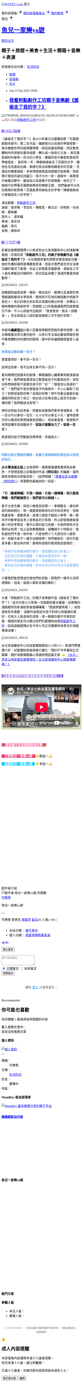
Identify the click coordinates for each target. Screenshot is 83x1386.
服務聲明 (41, 1332)
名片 (12, 83)
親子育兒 (31, 930)
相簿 (12, 74)
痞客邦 (26, 919)
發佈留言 (8, 973)
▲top (5, 942)
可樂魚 (6, 897)
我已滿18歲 (9, 1378)
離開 (22, 1378)
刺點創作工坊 (26, 120)
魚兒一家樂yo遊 (23, 30)
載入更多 (8, 949)
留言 (35, 919)
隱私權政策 (68, 1327)
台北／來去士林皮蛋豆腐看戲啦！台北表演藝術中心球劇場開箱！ (40, 659)
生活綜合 (33, 66)
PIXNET (18, 1327)
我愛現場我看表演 (37, 935)
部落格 (14, 79)
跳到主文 (8, 40)
